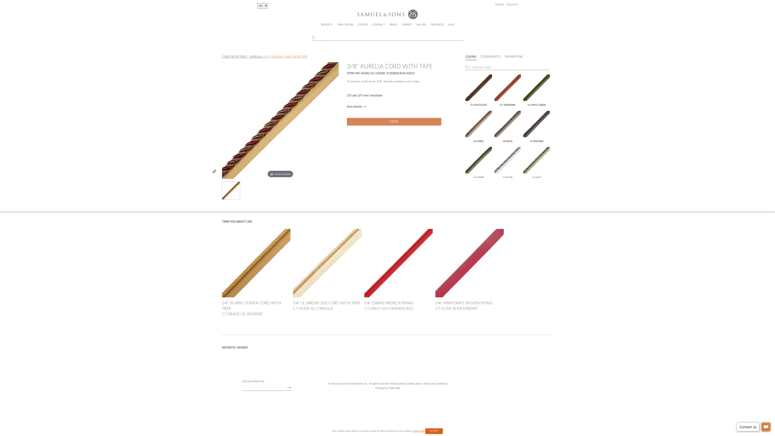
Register (512, 4)
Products (327, 24)
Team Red (394, 388)
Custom (363, 24)
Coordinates (490, 56)
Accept (434, 431)
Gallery (421, 24)
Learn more (419, 431)
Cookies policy (414, 384)
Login (394, 121)
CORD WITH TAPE (234, 56)
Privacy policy (397, 384)
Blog (451, 24)
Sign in (499, 4)
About (393, 24)
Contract (378, 24)
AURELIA (255, 56)
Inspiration (514, 56)
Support (407, 24)
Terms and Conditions (435, 384)
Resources (437, 24)
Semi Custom (345, 24)
